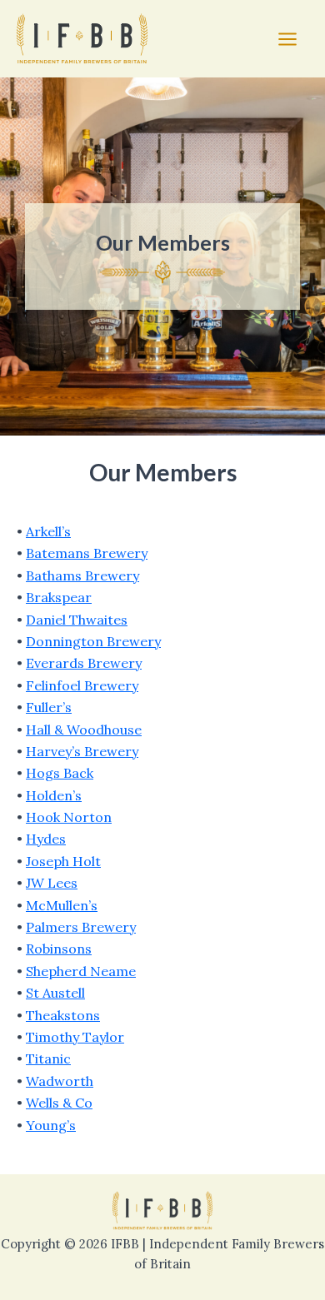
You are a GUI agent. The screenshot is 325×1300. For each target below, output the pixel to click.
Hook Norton (69, 817)
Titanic (48, 1058)
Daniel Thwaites (77, 619)
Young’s (51, 1125)
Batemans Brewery (87, 553)
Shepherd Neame (81, 971)
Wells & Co (59, 1102)
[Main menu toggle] (287, 39)
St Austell (55, 992)
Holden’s (54, 795)
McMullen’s (62, 905)
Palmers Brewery (81, 927)
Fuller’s (49, 707)
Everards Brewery (84, 663)
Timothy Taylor (75, 1037)
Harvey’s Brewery (82, 751)
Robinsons (59, 948)
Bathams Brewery (82, 575)
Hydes (46, 838)
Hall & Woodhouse (84, 729)
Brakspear (59, 597)
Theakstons (63, 1015)
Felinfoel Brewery (82, 685)
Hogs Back (59, 773)
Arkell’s (48, 531)
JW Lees (52, 882)
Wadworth (59, 1081)
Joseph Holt (63, 861)
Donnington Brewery (93, 641)
